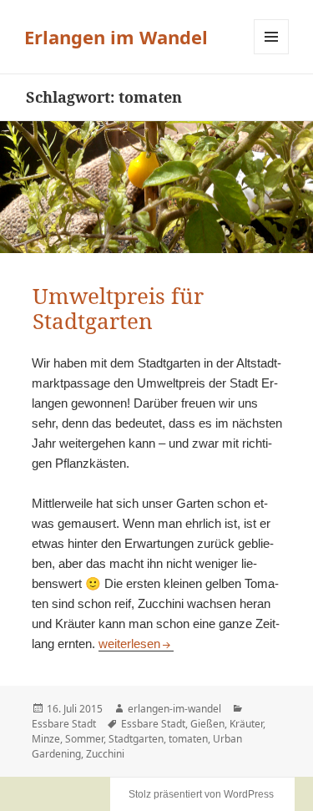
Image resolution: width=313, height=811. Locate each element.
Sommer (84, 739)
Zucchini (105, 754)
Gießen (207, 724)
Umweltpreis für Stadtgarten (118, 308)
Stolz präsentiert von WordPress (201, 794)
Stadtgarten (136, 739)
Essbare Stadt (64, 724)
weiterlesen (136, 643)
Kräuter (246, 724)
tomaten (188, 739)
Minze (46, 739)
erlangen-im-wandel (174, 709)
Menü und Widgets (272, 53)
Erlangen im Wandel (116, 36)
